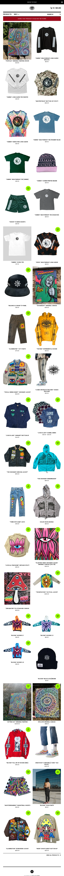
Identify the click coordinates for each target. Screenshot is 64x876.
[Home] (32, 8)
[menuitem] (7, 14)
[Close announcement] (62, 2)
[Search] (60, 14)
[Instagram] (32, 871)
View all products (52, 855)
